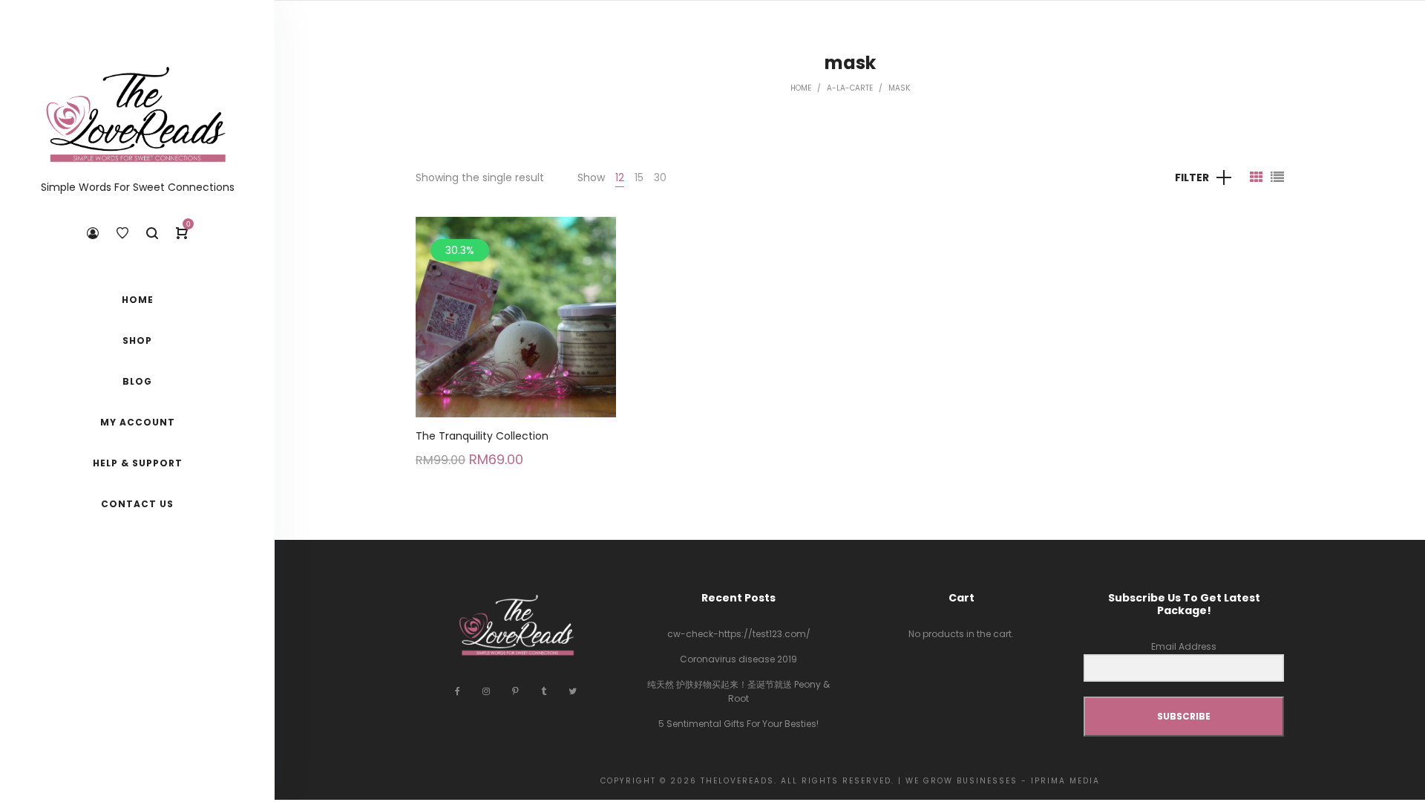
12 (619, 177)
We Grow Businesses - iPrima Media (1002, 780)
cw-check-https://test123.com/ (738, 633)
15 (639, 177)
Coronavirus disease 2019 (738, 659)
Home (800, 88)
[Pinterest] (515, 691)
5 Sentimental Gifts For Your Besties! (738, 723)
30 (660, 177)
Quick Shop (516, 309)
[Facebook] (457, 691)
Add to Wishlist (593, 239)
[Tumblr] (543, 691)
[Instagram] (486, 691)
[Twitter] (573, 691)
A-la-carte (850, 88)
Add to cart (516, 365)
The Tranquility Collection (482, 435)
